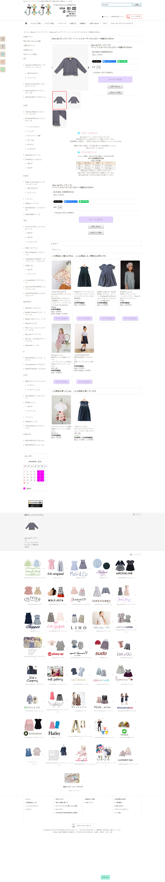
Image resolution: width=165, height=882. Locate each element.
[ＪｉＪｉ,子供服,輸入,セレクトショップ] (104, 700)
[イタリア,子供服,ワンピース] (59, 752)
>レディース (31, 78)
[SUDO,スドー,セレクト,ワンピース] (104, 647)
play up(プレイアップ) (33, 334)
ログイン (106, 16)
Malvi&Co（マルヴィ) (32, 308)
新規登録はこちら (118, 16)
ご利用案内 (118, 802)
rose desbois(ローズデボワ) (34, 364)
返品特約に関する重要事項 (103, 72)
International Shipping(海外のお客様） (67, 812)
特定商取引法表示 (120, 799)
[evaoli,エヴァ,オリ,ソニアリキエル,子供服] (126, 647)
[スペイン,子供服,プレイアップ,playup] (58, 647)
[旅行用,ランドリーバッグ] (127, 753)
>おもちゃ (30, 144)
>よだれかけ (31, 149)
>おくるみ (30, 140)
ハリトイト (29, 199)
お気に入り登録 (115, 92)
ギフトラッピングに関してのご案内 (66, 806)
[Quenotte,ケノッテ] (81, 700)
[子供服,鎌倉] (2, 61)
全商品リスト (28, 37)
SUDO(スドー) (30, 402)
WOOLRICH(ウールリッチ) (34, 445)
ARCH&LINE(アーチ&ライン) (35, 97)
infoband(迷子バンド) (32, 214)
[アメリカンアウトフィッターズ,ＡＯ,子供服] (80, 726)
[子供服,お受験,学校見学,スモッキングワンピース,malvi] (80, 567)
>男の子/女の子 (32, 73)
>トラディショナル (33, 390)
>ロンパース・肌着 (33, 136)
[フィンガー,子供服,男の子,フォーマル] (58, 699)
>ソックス (30, 131)
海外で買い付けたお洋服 (32, 41)
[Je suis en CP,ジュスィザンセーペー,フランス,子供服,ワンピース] (80, 594)
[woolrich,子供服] (126, 700)
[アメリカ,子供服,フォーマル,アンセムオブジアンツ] (35, 646)
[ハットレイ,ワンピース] (57, 727)
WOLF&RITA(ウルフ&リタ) (34, 440)
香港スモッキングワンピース (35, 381)
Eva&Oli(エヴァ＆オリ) (33, 159)
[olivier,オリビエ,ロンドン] (34, 594)
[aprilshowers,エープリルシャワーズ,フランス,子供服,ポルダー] (81, 647)
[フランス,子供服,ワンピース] (103, 674)
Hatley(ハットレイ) (31, 203)
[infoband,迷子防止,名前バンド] (127, 727)
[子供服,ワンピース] (2, 54)
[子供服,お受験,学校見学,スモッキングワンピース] (57, 567)
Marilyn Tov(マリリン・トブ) (35, 319)
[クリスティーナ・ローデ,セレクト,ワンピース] (126, 619)
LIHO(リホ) (29, 265)
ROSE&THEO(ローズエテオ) (35, 369)
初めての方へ (60, 799)
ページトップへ (137, 554)
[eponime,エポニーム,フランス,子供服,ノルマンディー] (126, 674)
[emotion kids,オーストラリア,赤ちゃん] (84, 753)
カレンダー (59, 809)
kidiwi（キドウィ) (31, 248)
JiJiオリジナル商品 (30, 54)
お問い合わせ (115, 86)
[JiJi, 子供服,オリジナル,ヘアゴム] (105, 752)
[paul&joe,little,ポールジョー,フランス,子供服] (34, 700)
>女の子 (30, 168)
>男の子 (30, 163)
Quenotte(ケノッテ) (32, 345)
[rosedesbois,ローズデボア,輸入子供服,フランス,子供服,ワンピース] (80, 674)
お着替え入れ (28, 50)
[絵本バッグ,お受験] (74, 780)
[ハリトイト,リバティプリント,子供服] (34, 753)
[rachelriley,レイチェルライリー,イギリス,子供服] (126, 594)
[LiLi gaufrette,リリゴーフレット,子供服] (57, 620)
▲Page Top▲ (105, 877)
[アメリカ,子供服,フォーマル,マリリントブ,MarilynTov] (103, 620)
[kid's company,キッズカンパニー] (34, 674)
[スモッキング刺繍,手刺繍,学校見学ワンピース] (34, 567)
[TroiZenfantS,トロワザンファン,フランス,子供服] (34, 727)
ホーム (28, 799)
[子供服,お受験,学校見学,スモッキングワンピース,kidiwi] (103, 567)
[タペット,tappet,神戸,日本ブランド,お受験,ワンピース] (34, 620)
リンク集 (118, 812)
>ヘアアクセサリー (33, 127)
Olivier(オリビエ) (31, 323)
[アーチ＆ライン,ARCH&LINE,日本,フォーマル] (126, 567)
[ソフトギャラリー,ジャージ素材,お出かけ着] (57, 674)
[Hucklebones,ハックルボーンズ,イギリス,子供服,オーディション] (103, 594)
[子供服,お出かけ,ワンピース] (50, 9)
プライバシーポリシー (122, 809)
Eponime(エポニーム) (32, 155)
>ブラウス (30, 385)
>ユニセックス (32, 242)
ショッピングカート (32, 806)
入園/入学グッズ (29, 45)
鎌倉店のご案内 (90, 799)
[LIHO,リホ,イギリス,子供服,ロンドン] (80, 620)
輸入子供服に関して (62, 802)
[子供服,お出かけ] (2, 46)
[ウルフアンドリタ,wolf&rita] (57, 594)
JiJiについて (89, 802)
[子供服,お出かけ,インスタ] (2, 39)
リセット (138, 514)
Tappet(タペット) (31, 421)
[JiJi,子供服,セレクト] (105, 727)
